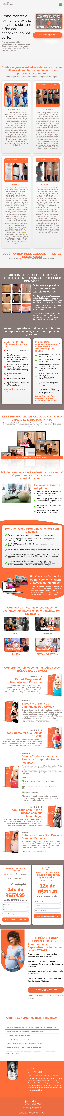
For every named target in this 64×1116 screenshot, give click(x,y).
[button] (49, 22)
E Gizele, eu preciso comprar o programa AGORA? (25, 1031)
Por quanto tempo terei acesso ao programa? (24, 1048)
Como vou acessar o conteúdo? (18, 1039)
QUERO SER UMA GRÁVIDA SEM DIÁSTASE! (32, 458)
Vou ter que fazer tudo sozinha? (19, 1035)
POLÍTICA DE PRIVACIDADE (37, 1112)
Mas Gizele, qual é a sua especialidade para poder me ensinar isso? (31, 1027)
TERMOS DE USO (24, 1112)
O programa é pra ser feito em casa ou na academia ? (26, 1043)
